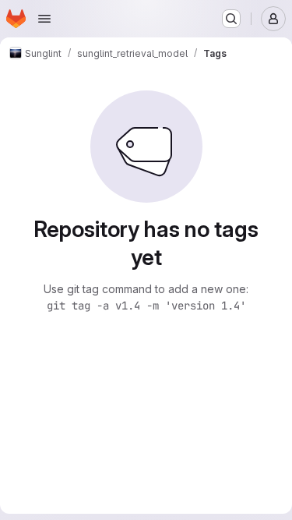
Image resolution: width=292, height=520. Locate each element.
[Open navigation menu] (44, 18)
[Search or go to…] (231, 18)
